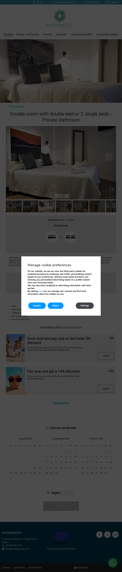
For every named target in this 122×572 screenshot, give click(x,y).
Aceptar (37, 305)
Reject (55, 305)
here (40, 291)
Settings (85, 305)
